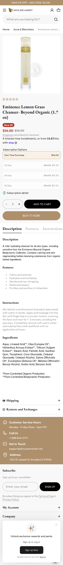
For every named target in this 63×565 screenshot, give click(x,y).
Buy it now (31, 215)
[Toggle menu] (4, 10)
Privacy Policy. (11, 499)
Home (6, 29)
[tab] (12, 229)
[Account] (52, 10)
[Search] (56, 19)
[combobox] (31, 19)
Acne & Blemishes (23, 29)
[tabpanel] (31, 311)
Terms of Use (46, 496)
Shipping (8, 134)
